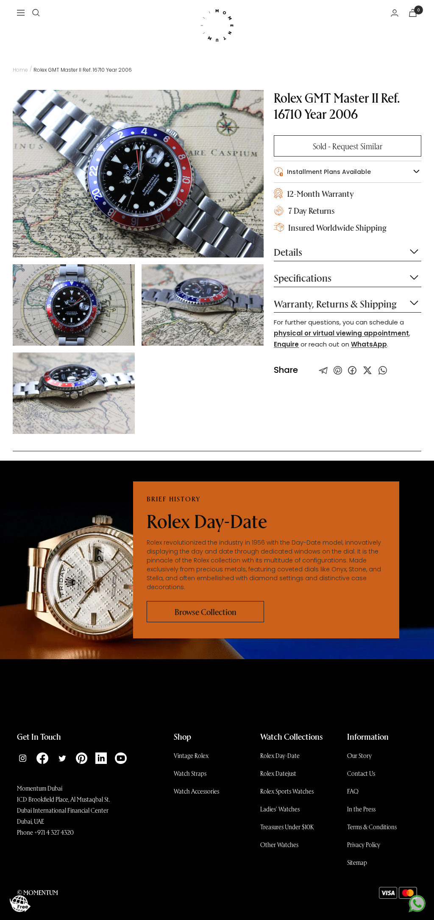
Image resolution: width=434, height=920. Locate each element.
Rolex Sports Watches (287, 791)
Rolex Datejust (278, 773)
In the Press (361, 809)
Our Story (359, 755)
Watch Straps (190, 773)
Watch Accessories (196, 791)
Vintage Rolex (191, 755)
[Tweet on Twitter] (323, 370)
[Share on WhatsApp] (383, 370)
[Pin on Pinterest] (338, 370)
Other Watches (279, 844)
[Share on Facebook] (352, 370)
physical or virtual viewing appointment (341, 333)
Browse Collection (205, 612)
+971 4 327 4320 (54, 832)
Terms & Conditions (372, 827)
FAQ (353, 791)
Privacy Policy (363, 844)
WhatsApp (369, 344)
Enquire (286, 344)
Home (20, 69)
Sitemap (357, 862)
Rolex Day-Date (280, 755)
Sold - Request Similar (347, 146)
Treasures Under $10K (287, 827)
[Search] (36, 13)
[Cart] (413, 13)
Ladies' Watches (280, 809)
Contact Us (361, 773)
